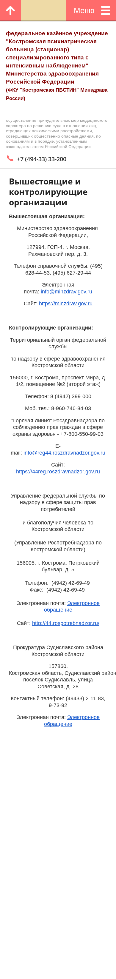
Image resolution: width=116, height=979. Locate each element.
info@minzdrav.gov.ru (66, 292)
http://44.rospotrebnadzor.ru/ (65, 623)
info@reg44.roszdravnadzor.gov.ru (64, 453)
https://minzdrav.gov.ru (66, 304)
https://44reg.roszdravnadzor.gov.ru (58, 472)
